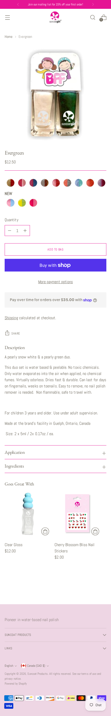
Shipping (11, 318)
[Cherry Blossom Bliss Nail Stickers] (77, 513)
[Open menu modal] (7, 17)
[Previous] (18, 4)
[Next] (93, 4)
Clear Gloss (13, 544)
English (9, 666)
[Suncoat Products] (55, 17)
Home (8, 36)
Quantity (11, 220)
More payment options (55, 281)
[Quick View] (45, 531)
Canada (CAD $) (36, 666)
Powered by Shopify (16, 684)
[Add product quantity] (9, 230)
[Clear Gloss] (28, 513)
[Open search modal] (92, 17)
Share (15, 333)
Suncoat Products (37, 674)
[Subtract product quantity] (25, 230)
